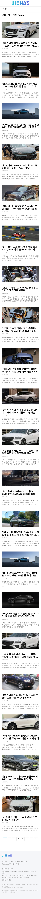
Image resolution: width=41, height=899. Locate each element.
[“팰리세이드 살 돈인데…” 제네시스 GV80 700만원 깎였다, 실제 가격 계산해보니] (20, 79)
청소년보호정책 (6, 864)
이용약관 (12, 861)
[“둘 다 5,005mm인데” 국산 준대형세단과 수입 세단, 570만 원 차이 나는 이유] (20, 568)
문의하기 (16, 864)
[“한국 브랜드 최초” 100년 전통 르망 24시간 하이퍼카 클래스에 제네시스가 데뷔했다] (20, 242)
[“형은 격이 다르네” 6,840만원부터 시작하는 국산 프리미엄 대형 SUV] (20, 772)
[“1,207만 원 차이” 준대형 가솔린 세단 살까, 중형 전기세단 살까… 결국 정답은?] (20, 120)
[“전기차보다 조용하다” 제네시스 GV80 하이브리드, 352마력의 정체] (20, 487)
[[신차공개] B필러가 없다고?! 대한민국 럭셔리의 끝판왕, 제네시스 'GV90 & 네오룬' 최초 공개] (20, 364)
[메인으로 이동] (20, 4)
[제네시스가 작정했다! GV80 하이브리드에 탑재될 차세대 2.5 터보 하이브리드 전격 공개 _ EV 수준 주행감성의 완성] (20, 527)
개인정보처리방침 (21, 861)
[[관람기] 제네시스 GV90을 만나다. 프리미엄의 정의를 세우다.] (20, 283)
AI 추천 (5, 9)
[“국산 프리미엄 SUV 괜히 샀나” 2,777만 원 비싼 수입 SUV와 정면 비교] (20, 609)
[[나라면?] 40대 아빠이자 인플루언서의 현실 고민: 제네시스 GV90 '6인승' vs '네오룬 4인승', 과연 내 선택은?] (20, 324)
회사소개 (4, 861)
